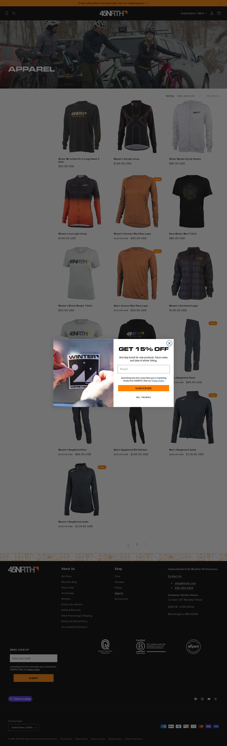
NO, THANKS (143, 397)
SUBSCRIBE (143, 388)
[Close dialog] (169, 343)
